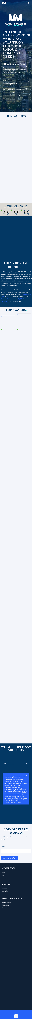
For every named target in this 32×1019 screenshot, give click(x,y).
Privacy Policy (4, 888)
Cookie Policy (4, 890)
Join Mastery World (9, 858)
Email (3, 846)
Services (3, 872)
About (3, 875)
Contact (3, 876)
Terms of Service (5, 891)
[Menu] (29, 3)
